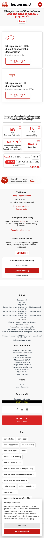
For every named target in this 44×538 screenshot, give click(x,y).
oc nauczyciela (28, 445)
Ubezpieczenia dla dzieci (22, 350)
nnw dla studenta (10, 451)
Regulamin (22, 305)
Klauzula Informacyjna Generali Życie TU (22, 329)
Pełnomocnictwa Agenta (22, 340)
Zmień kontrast (22, 402)
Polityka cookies (22, 325)
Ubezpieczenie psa (22, 370)
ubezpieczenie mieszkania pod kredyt (19, 468)
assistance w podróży (12, 457)
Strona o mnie (21, 209)
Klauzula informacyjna (22, 275)
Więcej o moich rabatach (21, 230)
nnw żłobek (22, 439)
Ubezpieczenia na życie (22, 362)
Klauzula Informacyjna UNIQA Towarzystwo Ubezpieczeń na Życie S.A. (22, 337)
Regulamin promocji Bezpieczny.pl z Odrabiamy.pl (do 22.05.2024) (22, 316)
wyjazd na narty (10, 492)
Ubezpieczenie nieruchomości (22, 367)
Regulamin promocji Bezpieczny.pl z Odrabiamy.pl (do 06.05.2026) (22, 312)
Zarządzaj (22, 525)
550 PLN (35, 157)
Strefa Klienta (22, 372)
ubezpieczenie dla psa (12, 462)
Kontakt (22, 302)
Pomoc (22, 21)
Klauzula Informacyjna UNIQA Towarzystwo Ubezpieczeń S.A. (22, 333)
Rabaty (32, 181)
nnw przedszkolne (11, 445)
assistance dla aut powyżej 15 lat (17, 498)
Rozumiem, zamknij (22, 531)
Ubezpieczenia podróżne (22, 358)
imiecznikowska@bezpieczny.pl (21, 202)
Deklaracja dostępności (22, 399)
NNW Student (22, 355)
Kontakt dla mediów (22, 387)
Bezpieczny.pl (22, 300)
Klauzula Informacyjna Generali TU (22, 327)
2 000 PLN (21, 162)
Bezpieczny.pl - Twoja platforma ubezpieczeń (16, 4)
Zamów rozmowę (22, 271)
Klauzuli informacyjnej (26, 519)
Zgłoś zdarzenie (22, 374)
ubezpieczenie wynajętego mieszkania (19, 474)
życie (24, 451)
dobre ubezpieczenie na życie (15, 480)
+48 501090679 (21, 199)
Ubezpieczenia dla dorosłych (22, 353)
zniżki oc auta (9, 486)
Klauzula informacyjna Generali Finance (22, 322)
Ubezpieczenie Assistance (22, 365)
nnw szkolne (9, 439)
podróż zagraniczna (27, 486)
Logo (22, 385)
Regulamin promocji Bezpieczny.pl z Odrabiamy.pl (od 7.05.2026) (22, 308)
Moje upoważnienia (21, 206)
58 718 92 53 (22, 418)
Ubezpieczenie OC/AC (22, 360)
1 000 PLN (10, 162)
